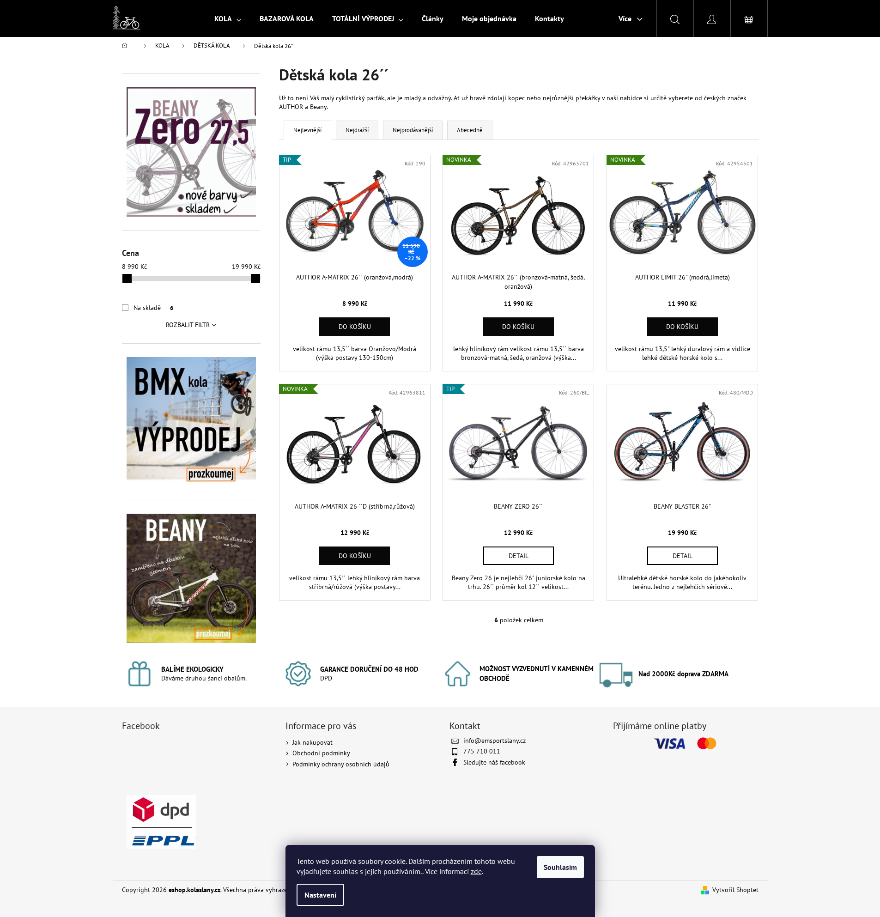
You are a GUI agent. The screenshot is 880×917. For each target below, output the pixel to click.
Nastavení (320, 894)
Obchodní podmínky (321, 753)
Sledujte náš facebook (494, 762)
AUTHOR (291, 107)
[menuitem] (227, 18)
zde (476, 871)
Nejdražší (357, 130)
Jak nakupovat (312, 742)
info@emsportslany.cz (494, 740)
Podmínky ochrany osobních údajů (340, 764)
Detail (518, 556)
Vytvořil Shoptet (735, 890)
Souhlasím (560, 867)
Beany (318, 107)
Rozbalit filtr (188, 325)
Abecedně (470, 130)
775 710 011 (481, 751)
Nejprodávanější (413, 130)
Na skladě (153, 308)
